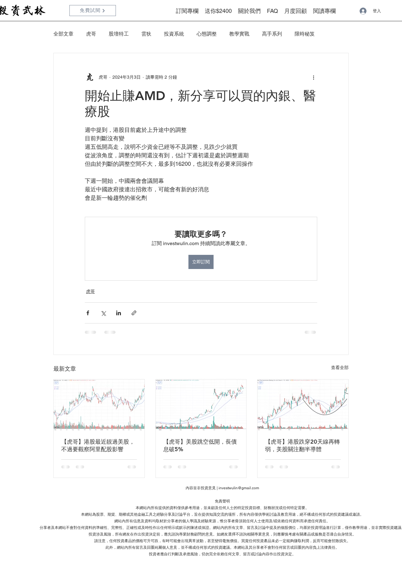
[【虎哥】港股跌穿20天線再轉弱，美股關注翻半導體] (303, 404)
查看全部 (340, 367)
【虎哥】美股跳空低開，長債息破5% (200, 445)
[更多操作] (313, 77)
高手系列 (272, 34)
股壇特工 (119, 34)
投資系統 (174, 34)
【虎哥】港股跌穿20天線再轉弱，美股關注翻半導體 (302, 445)
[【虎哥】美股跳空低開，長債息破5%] (201, 404)
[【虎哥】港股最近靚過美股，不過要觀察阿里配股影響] (99, 404)
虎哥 (91, 34)
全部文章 (63, 34)
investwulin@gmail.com (239, 488)
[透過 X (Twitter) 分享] (103, 313)
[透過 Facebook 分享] (88, 313)
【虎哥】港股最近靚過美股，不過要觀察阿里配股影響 (98, 445)
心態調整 (207, 34)
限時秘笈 (305, 34)
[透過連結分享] (134, 313)
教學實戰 (239, 34)
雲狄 (146, 34)
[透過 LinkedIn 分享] (119, 313)
